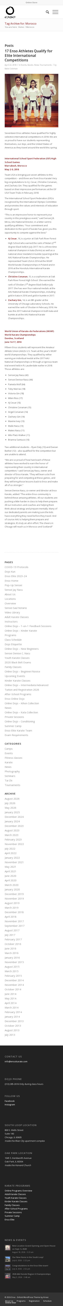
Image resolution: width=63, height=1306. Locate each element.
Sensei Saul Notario (16, 608)
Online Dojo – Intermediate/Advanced (26, 685)
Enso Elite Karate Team (18, 730)
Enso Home (11, 580)
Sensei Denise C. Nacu (17, 653)
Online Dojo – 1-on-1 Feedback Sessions (28, 626)
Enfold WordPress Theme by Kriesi (32, 1297)
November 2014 (14, 984)
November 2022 (14, 844)
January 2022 (12, 857)
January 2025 (12, 812)
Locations (10, 598)
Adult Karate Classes (17, 617)
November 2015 (14, 962)
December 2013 (14, 1021)
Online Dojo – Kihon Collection (22, 703)
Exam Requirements (16, 735)
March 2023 (11, 835)
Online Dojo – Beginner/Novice (22, 671)
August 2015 (12, 966)
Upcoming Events (15, 676)
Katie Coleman (11, 68)
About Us (10, 594)
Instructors (11, 621)
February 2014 (13, 1012)
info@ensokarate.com (16, 1061)
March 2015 (11, 971)
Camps (9, 748)
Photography (12, 771)
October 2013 (13, 1025)
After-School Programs (18, 694)
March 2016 (11, 953)
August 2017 (12, 930)
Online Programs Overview (18, 1190)
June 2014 (10, 994)
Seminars (10, 776)
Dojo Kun (10, 571)
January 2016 (12, 957)
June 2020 (10, 875)
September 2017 (15, 925)
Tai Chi (8, 780)
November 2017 (14, 921)
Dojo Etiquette (13, 644)
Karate (30, 65)
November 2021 (14, 862)
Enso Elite (9, 1219)
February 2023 (13, 839)
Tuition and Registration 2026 (22, 689)
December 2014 (14, 980)
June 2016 (10, 948)
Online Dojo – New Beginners (22, 648)
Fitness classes (13, 757)
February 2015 (13, 975)
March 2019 (11, 907)
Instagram (10, 1104)
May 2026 (10, 807)
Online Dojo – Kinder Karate (21, 630)
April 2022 (10, 853)
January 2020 (12, 889)
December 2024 (14, 816)
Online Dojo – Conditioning (20, 721)
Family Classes (13, 667)
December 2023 (14, 825)
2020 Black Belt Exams (18, 662)
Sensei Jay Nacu (14, 589)
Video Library (12, 612)
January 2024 (12, 821)
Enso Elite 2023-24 (16, 576)
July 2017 (10, 934)
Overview (10, 603)
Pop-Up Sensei (13, 585)
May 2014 (10, 998)
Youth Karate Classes (17, 657)
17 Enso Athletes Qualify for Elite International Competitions (28, 56)
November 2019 (14, 898)
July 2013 (10, 1034)
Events (24, 65)
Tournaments (46, 65)
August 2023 (12, 830)
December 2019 (14, 894)
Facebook (10, 1100)
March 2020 (11, 885)
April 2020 (10, 880)
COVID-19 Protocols (16, 567)
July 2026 (10, 803)
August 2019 (12, 903)
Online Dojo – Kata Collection (21, 712)
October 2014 (13, 989)
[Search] (46, 12)
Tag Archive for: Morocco (20, 23)
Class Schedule (13, 639)
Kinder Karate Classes (17, 680)
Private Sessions (14, 717)
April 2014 (10, 1003)
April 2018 (10, 916)
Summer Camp (13, 726)
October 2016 (13, 944)
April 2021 (10, 871)
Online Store (31, 2)
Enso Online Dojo (15, 698)
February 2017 (13, 939)
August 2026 (12, 798)
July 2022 (10, 848)
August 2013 (12, 1030)
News (36, 65)
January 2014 (12, 1016)
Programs (10, 635)
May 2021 (10, 866)
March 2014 (11, 1007)
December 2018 (14, 912)
